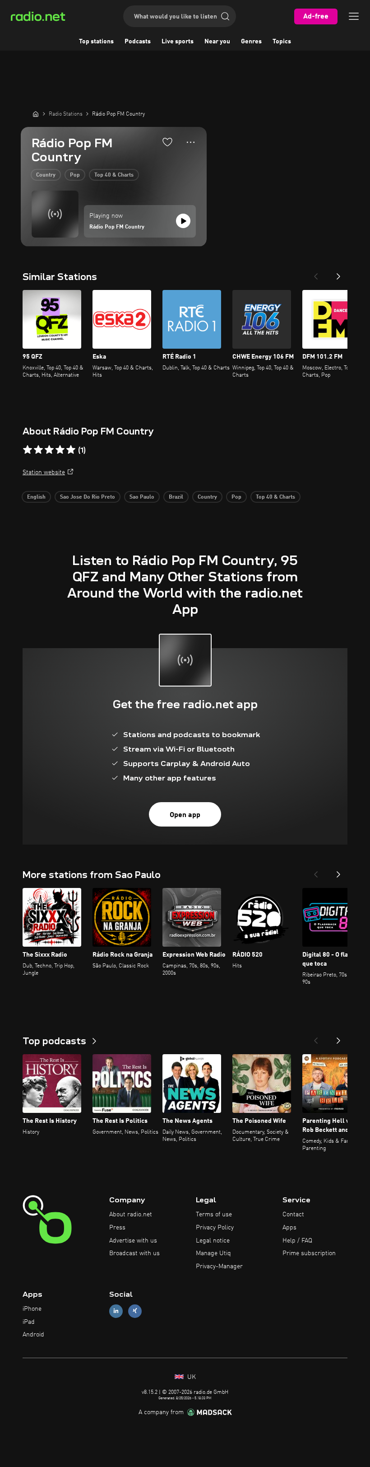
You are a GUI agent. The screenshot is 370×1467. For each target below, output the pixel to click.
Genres (251, 41)
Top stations (96, 41)
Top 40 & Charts (114, 175)
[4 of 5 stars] (60, 449)
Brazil (176, 497)
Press (117, 1227)
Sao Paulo (142, 497)
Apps (289, 1227)
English (36, 497)
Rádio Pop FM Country (116, 227)
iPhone (32, 1309)
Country (46, 175)
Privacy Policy (215, 1227)
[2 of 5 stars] (38, 449)
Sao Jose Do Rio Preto (87, 497)
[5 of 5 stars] (70, 449)
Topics (282, 41)
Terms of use (214, 1214)
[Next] (338, 274)
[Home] (35, 113)
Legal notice (213, 1241)
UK (190, 1377)
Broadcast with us (134, 1253)
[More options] (190, 142)
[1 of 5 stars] (27, 449)
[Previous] (316, 274)
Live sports (178, 41)
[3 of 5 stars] (49, 449)
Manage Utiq (213, 1253)
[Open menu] (353, 16)
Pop (75, 175)
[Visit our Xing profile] (135, 1311)
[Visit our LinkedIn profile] (116, 1311)
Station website (44, 472)
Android (33, 1335)
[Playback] (183, 221)
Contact (293, 1214)
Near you (217, 41)
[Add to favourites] (167, 142)
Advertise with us (133, 1241)
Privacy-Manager (219, 1266)
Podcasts (138, 41)
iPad (29, 1322)
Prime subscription (309, 1253)
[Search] (225, 16)
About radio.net (130, 1214)
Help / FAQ (297, 1241)
